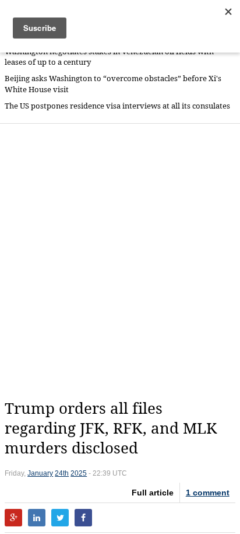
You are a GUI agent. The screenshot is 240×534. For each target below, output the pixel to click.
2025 (78, 473)
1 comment (208, 492)
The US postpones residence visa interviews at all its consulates (117, 106)
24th (62, 473)
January (40, 473)
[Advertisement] (120, 261)
